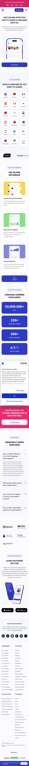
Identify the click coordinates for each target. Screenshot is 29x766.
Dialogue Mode (19, 674)
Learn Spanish (5, 653)
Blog (16, 701)
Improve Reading (19, 687)
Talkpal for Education (7, 698)
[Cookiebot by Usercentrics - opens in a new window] (20, 363)
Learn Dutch (5, 666)
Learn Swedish (5, 668)
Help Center (15, 437)
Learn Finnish (5, 671)
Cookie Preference (19, 717)
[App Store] (8, 610)
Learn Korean (5, 684)
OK (14, 396)
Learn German (5, 661)
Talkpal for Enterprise (7, 704)
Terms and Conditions (20, 719)
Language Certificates (20, 676)
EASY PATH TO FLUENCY (15, 290)
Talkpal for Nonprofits (7, 706)
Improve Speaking (19, 684)
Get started (19, 10)
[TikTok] (7, 636)
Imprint (17, 738)
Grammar (17, 650)
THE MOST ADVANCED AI (15, 167)
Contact (17, 709)
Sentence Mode (19, 668)
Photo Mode (18, 663)
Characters (18, 658)
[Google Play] (21, 610)
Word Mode (18, 671)
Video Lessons (18, 679)
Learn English (5, 650)
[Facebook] (16, 636)
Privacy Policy (18, 714)
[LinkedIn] (21, 636)
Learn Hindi (4, 679)
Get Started (14, 278)
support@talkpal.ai (17, 630)
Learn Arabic (5, 674)
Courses (17, 653)
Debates (17, 661)
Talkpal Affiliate (6, 714)
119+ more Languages (7, 689)
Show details (20, 390)
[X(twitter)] (25, 636)
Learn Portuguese (6, 687)
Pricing (17, 706)
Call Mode (17, 666)
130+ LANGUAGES (15, 79)
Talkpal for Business (7, 701)
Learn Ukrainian (6, 663)
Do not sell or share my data (15, 401)
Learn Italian (5, 658)
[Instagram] (3, 636)
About (16, 698)
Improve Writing (19, 689)
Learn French (5, 655)
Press (16, 704)
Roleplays (17, 655)
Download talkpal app (15, 556)
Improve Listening (19, 681)
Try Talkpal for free (14, 422)
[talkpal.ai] (3, 10)
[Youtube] (12, 636)
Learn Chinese (5, 676)
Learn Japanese (6, 681)
